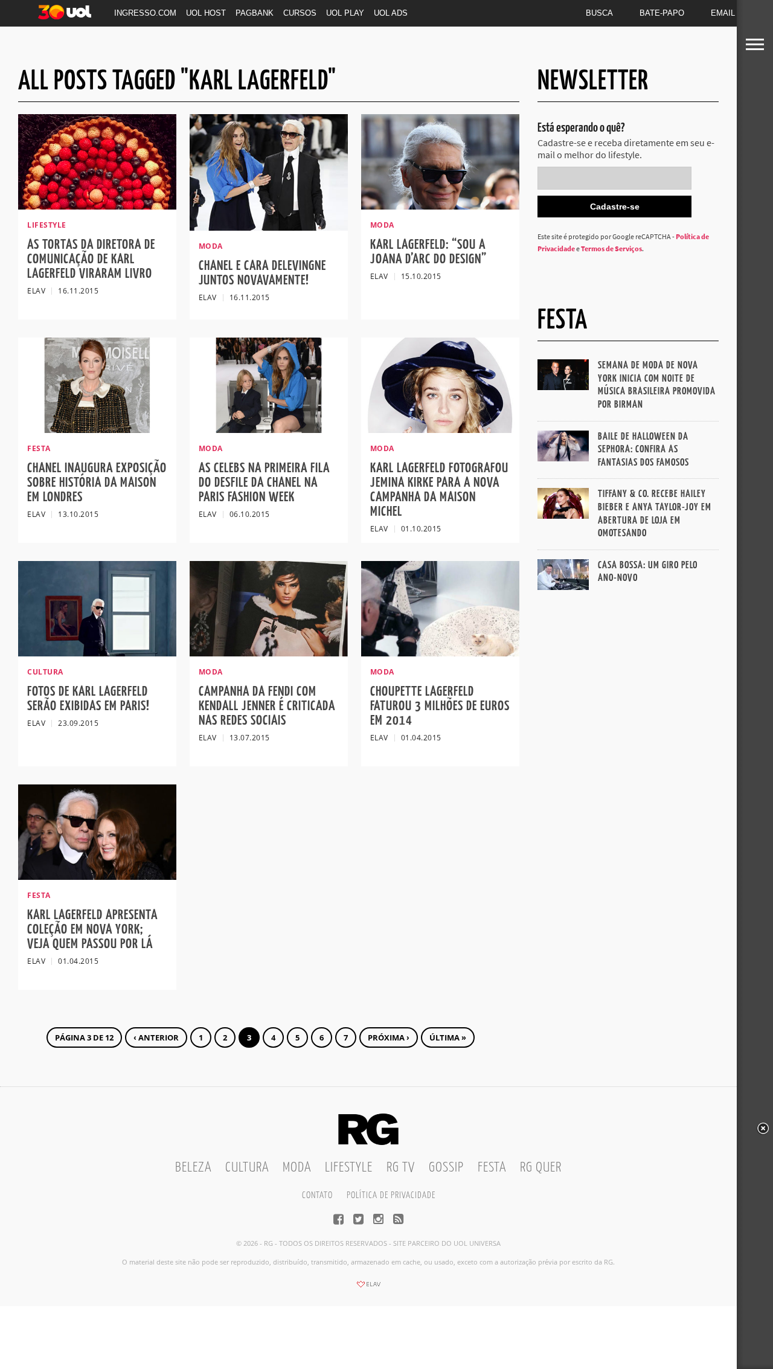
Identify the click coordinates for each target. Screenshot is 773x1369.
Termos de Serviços (611, 248)
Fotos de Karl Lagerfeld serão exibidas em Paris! (88, 699)
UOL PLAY (345, 13)
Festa (492, 1168)
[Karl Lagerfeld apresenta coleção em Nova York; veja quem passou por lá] (97, 876)
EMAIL (723, 13)
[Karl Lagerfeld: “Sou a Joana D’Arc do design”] (440, 206)
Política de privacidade (391, 1195)
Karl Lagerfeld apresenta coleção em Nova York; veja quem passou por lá (92, 929)
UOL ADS (391, 13)
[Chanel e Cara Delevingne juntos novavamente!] (269, 227)
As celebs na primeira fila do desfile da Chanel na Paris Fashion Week (264, 482)
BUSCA (599, 13)
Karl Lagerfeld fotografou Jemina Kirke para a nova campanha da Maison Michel (439, 490)
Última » (447, 1037)
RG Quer (541, 1168)
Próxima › (388, 1037)
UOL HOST (206, 13)
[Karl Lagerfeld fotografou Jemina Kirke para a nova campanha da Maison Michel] (440, 429)
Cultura (247, 1168)
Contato (317, 1195)
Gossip (446, 1168)
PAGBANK (255, 13)
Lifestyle (349, 1168)
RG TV (400, 1168)
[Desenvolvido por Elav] (368, 1288)
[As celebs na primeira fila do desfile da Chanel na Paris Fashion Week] (269, 429)
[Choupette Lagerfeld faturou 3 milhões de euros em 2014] (440, 653)
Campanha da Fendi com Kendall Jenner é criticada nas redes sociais (267, 706)
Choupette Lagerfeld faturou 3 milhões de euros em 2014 (440, 706)
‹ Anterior (156, 1037)
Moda (297, 1168)
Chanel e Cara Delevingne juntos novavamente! (262, 273)
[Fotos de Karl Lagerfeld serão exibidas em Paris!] (97, 653)
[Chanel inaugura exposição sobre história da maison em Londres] (97, 429)
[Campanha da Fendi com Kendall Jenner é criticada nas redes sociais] (269, 653)
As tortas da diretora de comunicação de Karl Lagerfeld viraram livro (91, 259)
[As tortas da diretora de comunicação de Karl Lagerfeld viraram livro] (97, 206)
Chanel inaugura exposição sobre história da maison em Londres (97, 482)
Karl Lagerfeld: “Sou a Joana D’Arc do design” (428, 252)
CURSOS (299, 13)
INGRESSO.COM (145, 13)
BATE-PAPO (662, 13)
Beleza (193, 1168)
